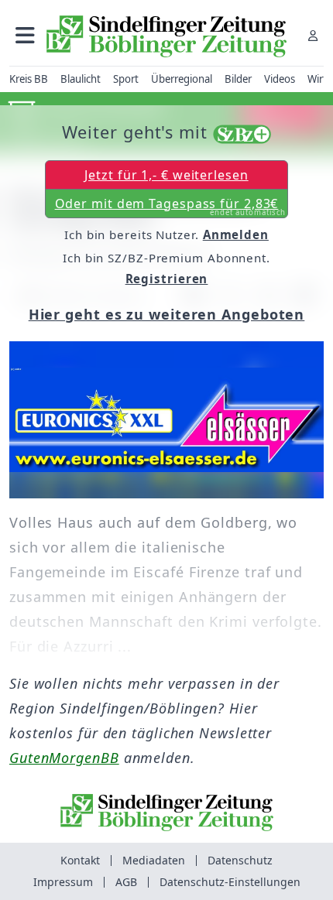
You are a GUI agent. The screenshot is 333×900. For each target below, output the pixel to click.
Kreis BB (28, 79)
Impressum (63, 881)
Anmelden (236, 234)
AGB (126, 881)
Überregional (181, 79)
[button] (25, 35)
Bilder (238, 79)
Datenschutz (240, 860)
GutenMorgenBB (64, 757)
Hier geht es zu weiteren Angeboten (167, 314)
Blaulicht (80, 79)
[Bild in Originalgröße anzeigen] (166, 419)
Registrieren (166, 278)
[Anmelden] (313, 35)
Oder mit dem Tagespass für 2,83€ (171, 206)
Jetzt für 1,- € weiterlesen (166, 174)
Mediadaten (153, 860)
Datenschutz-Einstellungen (230, 881)
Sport (126, 79)
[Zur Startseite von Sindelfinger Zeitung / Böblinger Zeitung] (166, 36)
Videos (279, 79)
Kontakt (80, 860)
